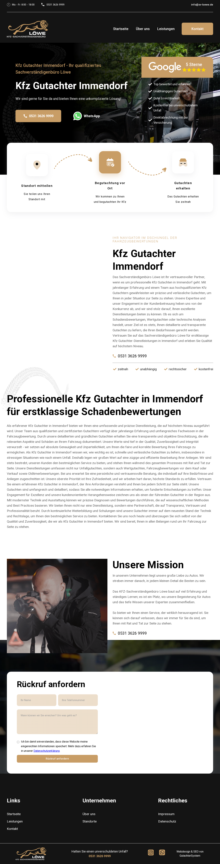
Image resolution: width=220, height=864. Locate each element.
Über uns (143, 29)
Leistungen (166, 29)
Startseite (120, 29)
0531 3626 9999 (100, 856)
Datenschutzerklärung (47, 750)
